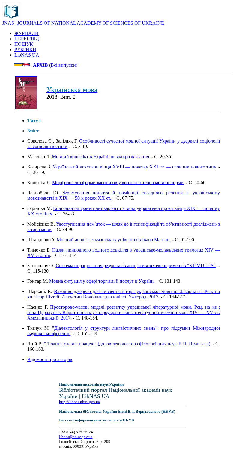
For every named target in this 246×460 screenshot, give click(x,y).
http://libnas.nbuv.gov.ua (79, 402)
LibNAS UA (26, 54)
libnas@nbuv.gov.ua (75, 436)
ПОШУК (23, 44)
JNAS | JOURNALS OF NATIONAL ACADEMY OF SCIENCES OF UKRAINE (83, 23)
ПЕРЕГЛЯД (26, 38)
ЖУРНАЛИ (26, 33)
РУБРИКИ (25, 49)
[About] (11, 18)
